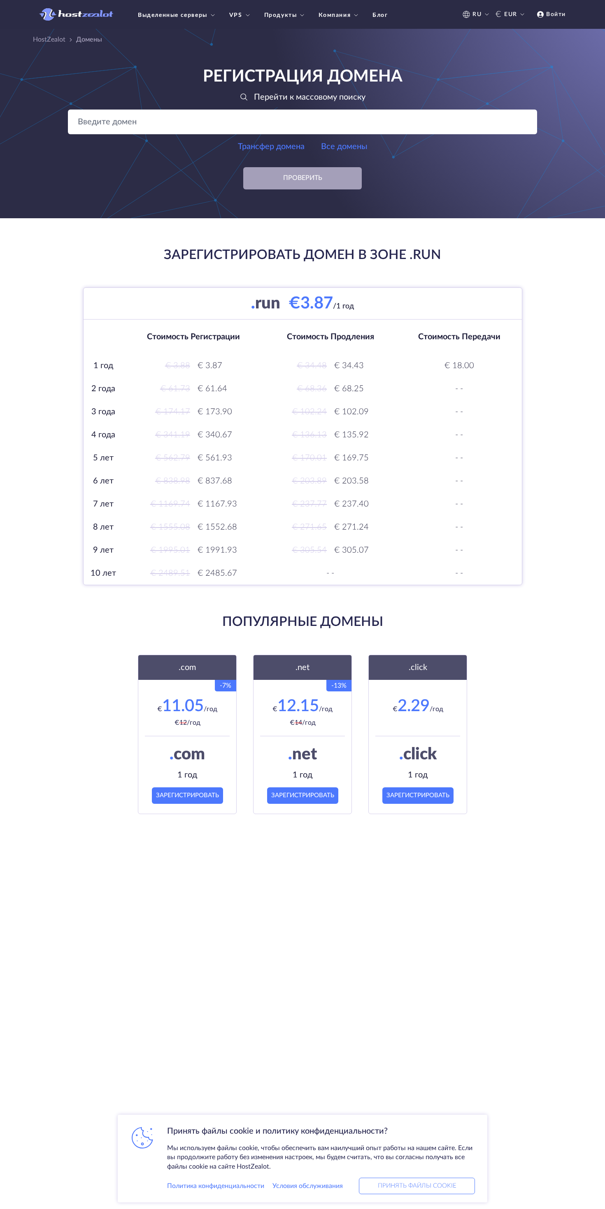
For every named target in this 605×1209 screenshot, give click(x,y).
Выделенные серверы (172, 15)
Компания (335, 15)
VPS (235, 15)
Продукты (280, 15)
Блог (380, 15)
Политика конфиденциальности (215, 1186)
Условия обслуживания (307, 1186)
